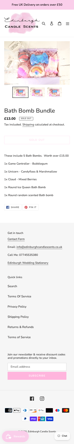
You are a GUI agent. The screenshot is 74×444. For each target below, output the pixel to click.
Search (12, 286)
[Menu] (68, 23)
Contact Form (16, 239)
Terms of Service (19, 337)
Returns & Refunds (21, 327)
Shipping (28, 124)
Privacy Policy (17, 307)
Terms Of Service (19, 296)
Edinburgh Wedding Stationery (28, 263)
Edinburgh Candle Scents (42, 431)
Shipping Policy (18, 317)
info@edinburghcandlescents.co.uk (39, 247)
